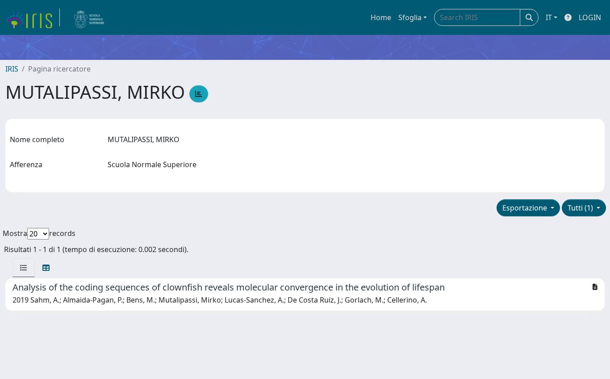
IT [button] (549, 17)
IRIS (11, 69)
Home (381, 17)
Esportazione (525, 208)
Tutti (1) (581, 208)
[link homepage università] (89, 17)
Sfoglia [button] (410, 17)
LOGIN (590, 17)
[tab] (24, 267)
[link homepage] (32, 17)
